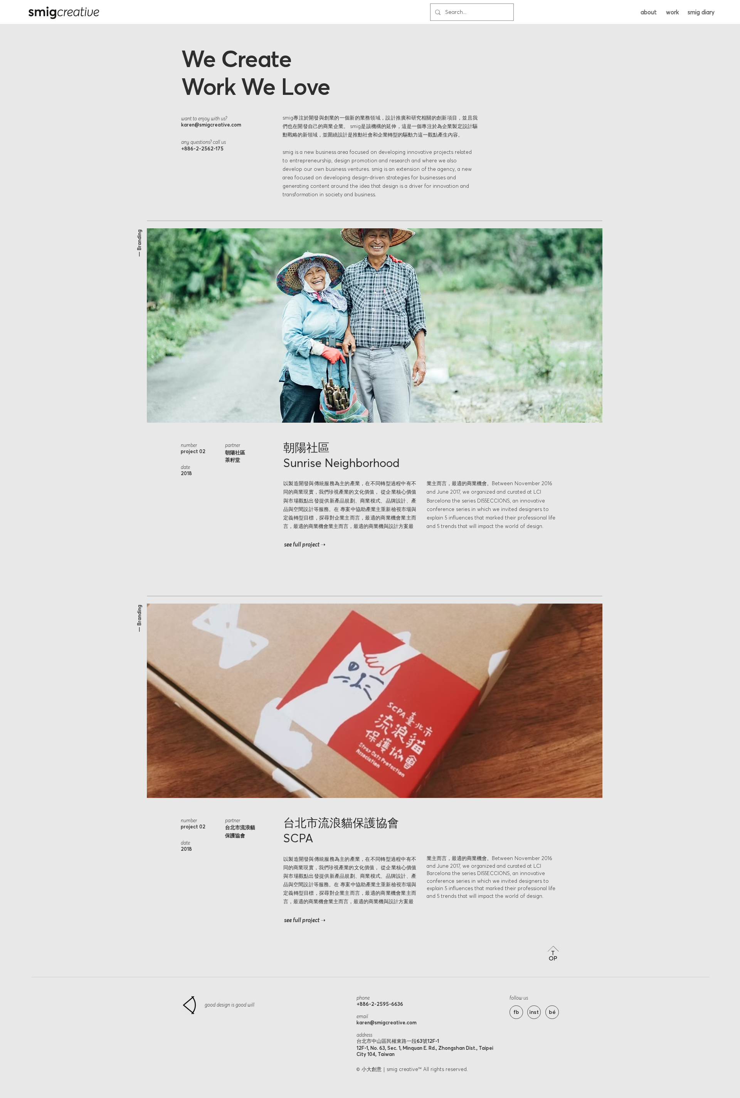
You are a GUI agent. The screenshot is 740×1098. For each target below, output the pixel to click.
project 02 (193, 451)
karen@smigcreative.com (211, 124)
